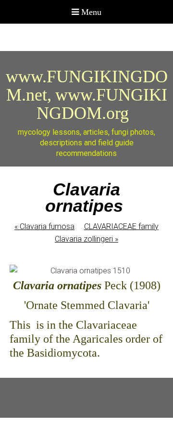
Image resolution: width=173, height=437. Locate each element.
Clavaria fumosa (44, 226)
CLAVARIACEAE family (121, 226)
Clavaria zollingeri (86, 239)
